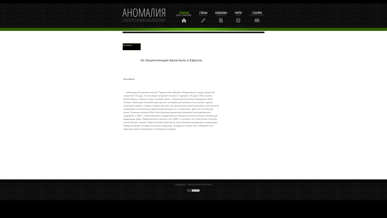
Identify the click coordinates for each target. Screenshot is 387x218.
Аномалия (180, 184)
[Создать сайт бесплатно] (193, 191)
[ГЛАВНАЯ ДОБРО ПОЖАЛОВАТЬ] (184, 17)
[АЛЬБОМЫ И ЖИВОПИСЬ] (221, 17)
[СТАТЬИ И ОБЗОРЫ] (203, 17)
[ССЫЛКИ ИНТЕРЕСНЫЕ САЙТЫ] (257, 17)
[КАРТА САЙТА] (238, 17)
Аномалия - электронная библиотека (144, 15)
